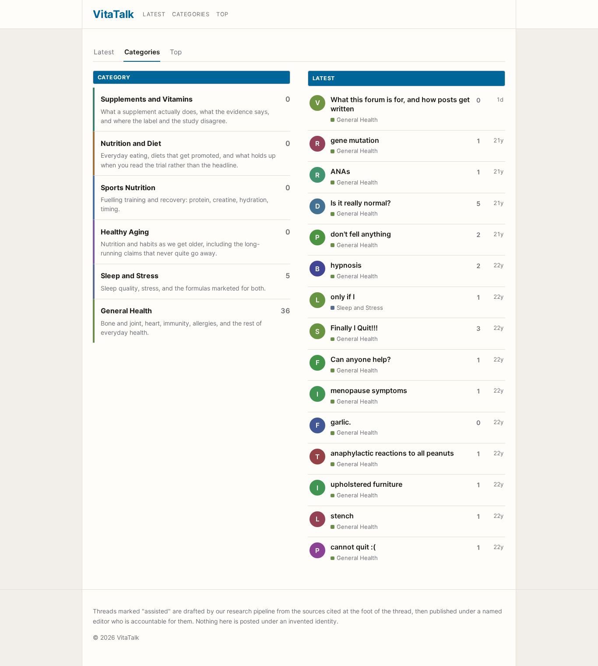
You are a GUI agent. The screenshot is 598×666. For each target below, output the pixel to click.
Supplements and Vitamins (147, 99)
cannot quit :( (353, 546)
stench (342, 515)
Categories (190, 14)
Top (222, 14)
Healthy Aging (125, 231)
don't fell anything (361, 234)
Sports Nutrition (128, 187)
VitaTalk (113, 14)
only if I (343, 296)
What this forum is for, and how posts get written (400, 104)
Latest (154, 14)
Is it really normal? (361, 202)
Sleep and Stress (129, 275)
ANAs (340, 171)
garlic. (341, 422)
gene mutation (355, 140)
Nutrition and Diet (131, 143)
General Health (126, 310)
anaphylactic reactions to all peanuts (392, 453)
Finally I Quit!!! (354, 327)
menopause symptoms (369, 390)
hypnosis (346, 265)
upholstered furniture (366, 484)
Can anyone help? (361, 359)
